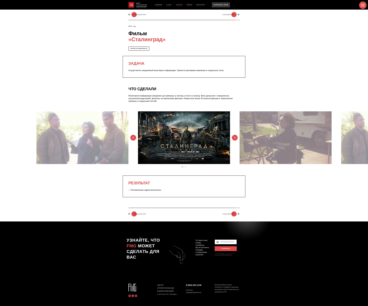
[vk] (133, 296)
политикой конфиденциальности (223, 254)
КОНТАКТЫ (200, 4)
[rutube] (136, 296)
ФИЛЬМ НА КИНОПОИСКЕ (138, 48)
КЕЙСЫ (190, 4)
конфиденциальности (193, 292)
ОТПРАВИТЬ (225, 248)
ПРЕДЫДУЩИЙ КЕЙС (139, 14)
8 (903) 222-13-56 (193, 285)
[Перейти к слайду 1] (182, 166)
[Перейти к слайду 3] (185, 166)
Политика (189, 290)
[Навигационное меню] (363, 5)
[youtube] (129, 296)
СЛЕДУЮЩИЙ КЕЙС (228, 14)
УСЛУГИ (179, 4)
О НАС (169, 4)
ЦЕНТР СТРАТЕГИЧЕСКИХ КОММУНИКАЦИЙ (141, 5)
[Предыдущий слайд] (133, 138)
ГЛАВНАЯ (158, 4)
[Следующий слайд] (235, 138)
